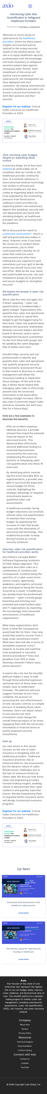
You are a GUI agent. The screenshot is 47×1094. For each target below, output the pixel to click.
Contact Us (25, 1059)
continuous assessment (17, 233)
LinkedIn (25, 1063)
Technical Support (25, 1041)
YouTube (25, 1067)
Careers (24, 1029)
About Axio (25, 1024)
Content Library (25, 1050)
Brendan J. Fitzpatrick (30, 27)
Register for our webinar (17, 106)
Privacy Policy (25, 1033)
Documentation (25, 1046)
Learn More (23, 913)
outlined (7, 169)
